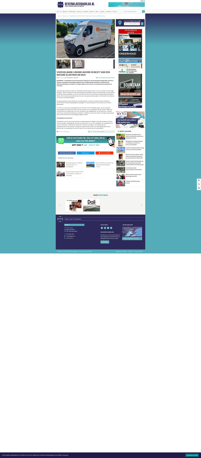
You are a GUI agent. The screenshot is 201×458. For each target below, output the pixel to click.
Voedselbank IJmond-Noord (107, 77)
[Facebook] (102, 228)
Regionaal (85, 11)
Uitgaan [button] (102, 11)
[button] (57, 64)
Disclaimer (130, 251)
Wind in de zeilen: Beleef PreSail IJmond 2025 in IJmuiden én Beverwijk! (74, 173)
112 (60, 11)
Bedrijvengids (72, 11)
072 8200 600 (70, 234)
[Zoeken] (143, 11)
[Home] (57, 11)
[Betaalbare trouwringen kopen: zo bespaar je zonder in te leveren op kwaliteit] (120, 143)
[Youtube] (108, 228)
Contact (115, 11)
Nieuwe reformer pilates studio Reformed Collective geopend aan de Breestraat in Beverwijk (134, 156)
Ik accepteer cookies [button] (192, 455)
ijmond (60, 131)
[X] (105, 228)
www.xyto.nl (69, 238)
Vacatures (108, 11)
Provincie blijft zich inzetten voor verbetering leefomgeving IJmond (105, 164)
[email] (199, 188)
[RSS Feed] (111, 228)
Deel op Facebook (68, 153)
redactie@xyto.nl (70, 236)
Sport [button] (97, 11)
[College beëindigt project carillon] (120, 183)
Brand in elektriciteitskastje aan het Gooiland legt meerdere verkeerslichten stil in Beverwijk (135, 163)
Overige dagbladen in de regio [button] (131, 238)
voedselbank (66, 131)
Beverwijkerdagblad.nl (80, 4)
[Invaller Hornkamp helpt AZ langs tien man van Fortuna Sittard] (120, 150)
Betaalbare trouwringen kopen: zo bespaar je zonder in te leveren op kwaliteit (134, 143)
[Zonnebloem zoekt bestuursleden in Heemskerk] (120, 170)
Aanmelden (105, 242)
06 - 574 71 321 (91, 145)
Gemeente (79, 11)
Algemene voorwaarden (121, 251)
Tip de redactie (105, 153)
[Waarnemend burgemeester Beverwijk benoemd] (120, 177)
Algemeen (65, 11)
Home (59, 16)
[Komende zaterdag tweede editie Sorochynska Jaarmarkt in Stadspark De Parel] (120, 137)
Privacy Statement (138, 251)
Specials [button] (92, 11)
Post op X (86, 153)
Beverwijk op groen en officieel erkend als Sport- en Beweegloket (74, 164)
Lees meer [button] (65, 455)
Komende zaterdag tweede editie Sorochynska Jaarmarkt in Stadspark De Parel (134, 136)
